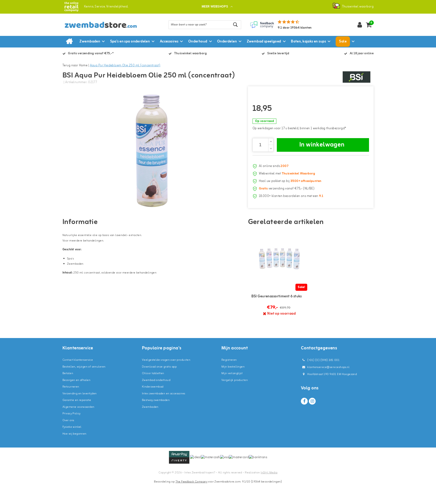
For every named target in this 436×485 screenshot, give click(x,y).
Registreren (229, 360)
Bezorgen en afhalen (76, 380)
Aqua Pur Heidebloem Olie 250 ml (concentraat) (125, 65)
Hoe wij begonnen (74, 433)
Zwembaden (150, 407)
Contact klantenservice (77, 360)
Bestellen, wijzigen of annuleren (83, 366)
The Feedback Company (191, 481)
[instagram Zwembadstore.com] (312, 401)
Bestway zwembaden (156, 400)
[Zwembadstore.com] (71, 6)
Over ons (68, 420)
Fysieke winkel (72, 427)
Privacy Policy (71, 413)
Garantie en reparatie (76, 400)
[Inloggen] (359, 25)
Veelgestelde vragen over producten (166, 360)
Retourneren (70, 386)
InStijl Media (269, 472)
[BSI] (356, 77)
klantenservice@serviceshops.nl (328, 367)
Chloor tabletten (153, 373)
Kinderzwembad (152, 386)
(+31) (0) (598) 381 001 (323, 360)
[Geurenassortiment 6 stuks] (279, 258)
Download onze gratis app (159, 366)
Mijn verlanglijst (232, 373)
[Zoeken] (235, 24)
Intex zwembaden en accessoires (163, 393)
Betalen (67, 373)
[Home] (69, 41)
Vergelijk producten (234, 380)
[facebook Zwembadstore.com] (304, 401)
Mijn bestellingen (233, 366)
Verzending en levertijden (79, 393)
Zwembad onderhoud (156, 380)
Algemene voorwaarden (78, 407)
